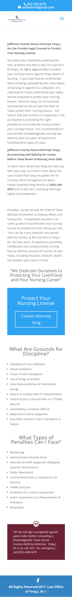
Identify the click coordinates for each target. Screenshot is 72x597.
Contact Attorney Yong (36, 319)
